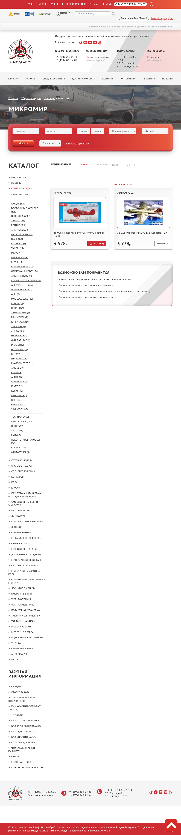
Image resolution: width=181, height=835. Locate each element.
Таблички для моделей (25, 615)
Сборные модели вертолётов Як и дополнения (85, 284)
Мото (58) (16, 435)
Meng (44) (16, 252)
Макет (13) (17, 303)
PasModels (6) (19, 381)
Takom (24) (17, 248)
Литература (18, 516)
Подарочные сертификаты (27, 637)
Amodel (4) (17, 367)
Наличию (83, 163)
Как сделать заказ (22, 731)
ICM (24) (15, 354)
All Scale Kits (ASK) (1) (24, 285)
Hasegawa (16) (19, 349)
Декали (16, 527)
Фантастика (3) (20, 452)
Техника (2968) (20, 416)
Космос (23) (18, 447)
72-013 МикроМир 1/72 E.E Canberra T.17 (142, 232)
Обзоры (15, 756)
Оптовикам (128, 79)
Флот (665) (17, 426)
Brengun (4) (18, 400)
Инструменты (20, 510)
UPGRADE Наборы (21, 465)
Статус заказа (20, 692)
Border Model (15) (22, 266)
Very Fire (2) (18, 326)
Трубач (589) (18, 220)
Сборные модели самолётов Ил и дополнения (85, 290)
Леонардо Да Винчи (23, 588)
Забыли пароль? (95, 60)
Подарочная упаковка (25, 610)
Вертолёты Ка (66, 278)
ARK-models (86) (20, 229)
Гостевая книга (21, 762)
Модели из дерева (22, 632)
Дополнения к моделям (26, 554)
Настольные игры (22, 593)
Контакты (108, 79)
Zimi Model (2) (19, 317)
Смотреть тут (130, 4)
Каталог (30, 79)
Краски (15, 487)
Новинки (16, 183)
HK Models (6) (19, 335)
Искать (23, 143)
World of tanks (21, 599)
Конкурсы (17, 476)
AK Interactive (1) (22, 234)
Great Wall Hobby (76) (24, 271)
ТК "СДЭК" (17, 715)
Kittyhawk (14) (20, 321)
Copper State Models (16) (26, 280)
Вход (89, 56)
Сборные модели (31, 98)
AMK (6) (15, 294)
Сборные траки (20, 543)
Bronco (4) (17, 308)
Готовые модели (22, 460)
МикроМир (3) (19, 395)
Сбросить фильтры (77, 143)
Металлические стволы (26, 538)
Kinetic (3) (17, 386)
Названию (100, 163)
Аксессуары (19, 654)
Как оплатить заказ (23, 737)
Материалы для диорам (26, 560)
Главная (13, 79)
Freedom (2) (18, 404)
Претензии (149, 79)
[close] (150, 4)
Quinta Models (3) (21, 289)
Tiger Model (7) (20, 312)
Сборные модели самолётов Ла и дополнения (104, 278)
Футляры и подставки (25, 565)
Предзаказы (18, 177)
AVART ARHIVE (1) (20, 340)
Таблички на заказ (23, 621)
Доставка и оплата (83, 79)
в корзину (99, 243)
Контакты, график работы (27, 767)
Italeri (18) (17, 239)
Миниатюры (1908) (22, 421)
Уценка (16, 643)
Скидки (16, 686)
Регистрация (101, 56)
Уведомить (162, 243)
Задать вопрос (125, 50)
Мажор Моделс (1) (22, 363)
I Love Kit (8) (18, 243)
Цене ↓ (130, 164)
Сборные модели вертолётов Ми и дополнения (85, 297)
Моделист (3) (19, 358)
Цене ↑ (116, 164)
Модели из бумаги (22, 626)
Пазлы (15, 659)
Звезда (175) (18, 203)
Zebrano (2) (18, 331)
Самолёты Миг (123, 290)
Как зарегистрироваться (26, 726)
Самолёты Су (143, 290)
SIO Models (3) (19, 409)
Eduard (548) (18, 225)
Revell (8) (17, 262)
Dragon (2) (17, 344)
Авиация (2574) (20, 194)
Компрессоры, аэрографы (27, 521)
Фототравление (21, 532)
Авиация (49, 98)
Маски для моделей (24, 549)
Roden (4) (16, 372)
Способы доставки (23, 742)
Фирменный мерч (22, 648)
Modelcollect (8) (22, 298)
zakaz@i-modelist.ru (67, 50)
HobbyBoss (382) (20, 216)
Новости (167, 79)
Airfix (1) (16, 377)
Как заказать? (156, 50)
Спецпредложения (54, 79)
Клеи (14, 482)
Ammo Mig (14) (19, 257)
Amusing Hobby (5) (22, 275)
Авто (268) (17, 430)
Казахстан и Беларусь (25, 720)
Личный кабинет (96, 50)
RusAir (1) (17, 390)
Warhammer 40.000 (22, 604)
